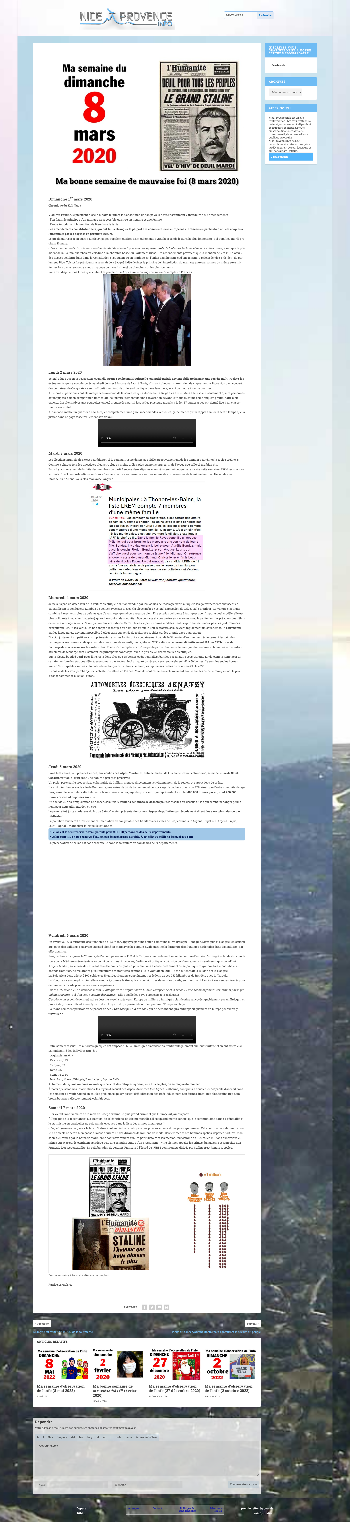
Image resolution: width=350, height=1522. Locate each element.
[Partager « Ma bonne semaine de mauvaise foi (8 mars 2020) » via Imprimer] (166, 1307)
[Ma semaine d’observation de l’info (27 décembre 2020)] (175, 1364)
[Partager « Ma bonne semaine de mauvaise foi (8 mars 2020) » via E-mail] (159, 1307)
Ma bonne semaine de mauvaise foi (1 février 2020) (115, 1391)
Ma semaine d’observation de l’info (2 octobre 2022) (228, 1388)
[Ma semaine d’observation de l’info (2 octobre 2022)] (231, 1364)
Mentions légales (216, 1509)
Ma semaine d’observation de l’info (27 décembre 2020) (174, 1388)
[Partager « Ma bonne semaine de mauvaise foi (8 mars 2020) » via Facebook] (144, 1307)
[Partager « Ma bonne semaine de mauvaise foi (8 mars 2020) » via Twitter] (151, 1307)
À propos (133, 1508)
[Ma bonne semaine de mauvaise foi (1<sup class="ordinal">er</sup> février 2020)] (119, 1364)
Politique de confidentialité (187, 1509)
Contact (157, 1508)
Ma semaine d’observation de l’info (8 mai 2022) (61, 1388)
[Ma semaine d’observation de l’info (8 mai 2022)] (63, 1364)
